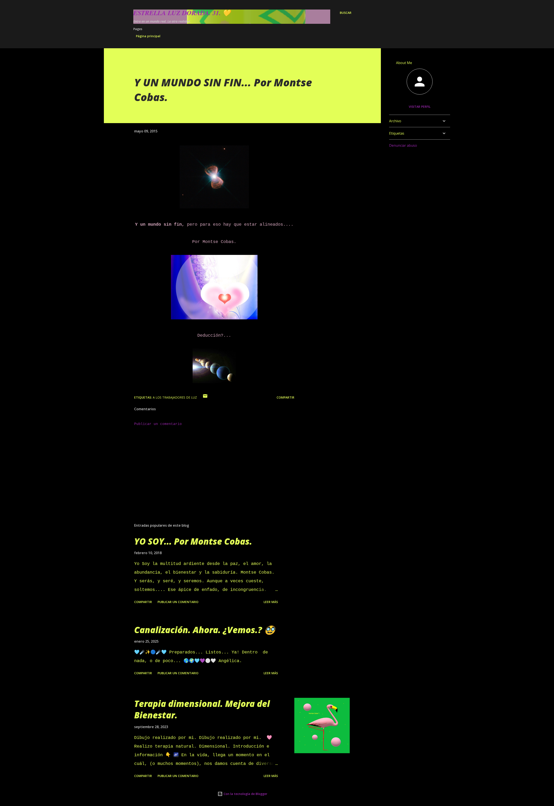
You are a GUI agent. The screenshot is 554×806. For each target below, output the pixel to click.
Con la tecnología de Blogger (245, 794)
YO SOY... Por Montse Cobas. (193, 541)
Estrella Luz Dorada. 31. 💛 (181, 12)
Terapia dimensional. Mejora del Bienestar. (202, 709)
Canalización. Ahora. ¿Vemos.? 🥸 (204, 630)
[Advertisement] (207, 469)
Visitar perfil (419, 107)
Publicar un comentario (158, 424)
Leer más (271, 602)
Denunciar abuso (403, 145)
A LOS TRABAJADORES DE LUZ (175, 397)
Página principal (148, 36)
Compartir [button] (285, 397)
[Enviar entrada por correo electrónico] (205, 397)
